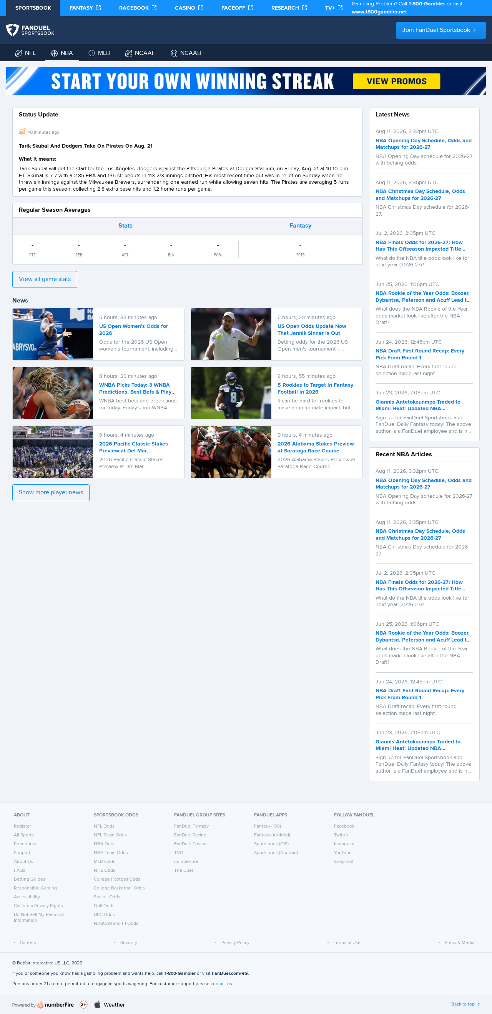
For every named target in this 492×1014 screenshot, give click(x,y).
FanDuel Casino (190, 844)
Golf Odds (104, 906)
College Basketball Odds (119, 888)
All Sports (24, 835)
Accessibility (27, 897)
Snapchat (343, 861)
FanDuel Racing (190, 835)
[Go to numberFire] (43, 1005)
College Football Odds (117, 879)
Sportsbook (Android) (276, 853)
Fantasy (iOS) (267, 826)
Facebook (344, 826)
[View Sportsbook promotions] (246, 81)
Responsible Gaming (35, 888)
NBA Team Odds (111, 853)
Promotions (26, 844)
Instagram (344, 844)
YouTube (343, 853)
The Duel (183, 870)
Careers (28, 943)
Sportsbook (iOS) (271, 844)
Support (22, 853)
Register (22, 826)
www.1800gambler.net (379, 12)
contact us (221, 984)
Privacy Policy (235, 943)
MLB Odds (104, 861)
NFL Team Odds (110, 835)
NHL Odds (104, 870)
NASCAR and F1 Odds (116, 923)
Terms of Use (347, 943)
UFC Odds (104, 915)
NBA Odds (105, 844)
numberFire (186, 861)
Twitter (341, 835)
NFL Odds (104, 826)
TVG (178, 853)
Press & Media (459, 943)
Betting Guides (29, 879)
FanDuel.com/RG (230, 973)
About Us (23, 861)
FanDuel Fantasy (191, 826)
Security (128, 943)
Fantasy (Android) (272, 835)
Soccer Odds (107, 897)
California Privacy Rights (38, 906)
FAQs (19, 870)
